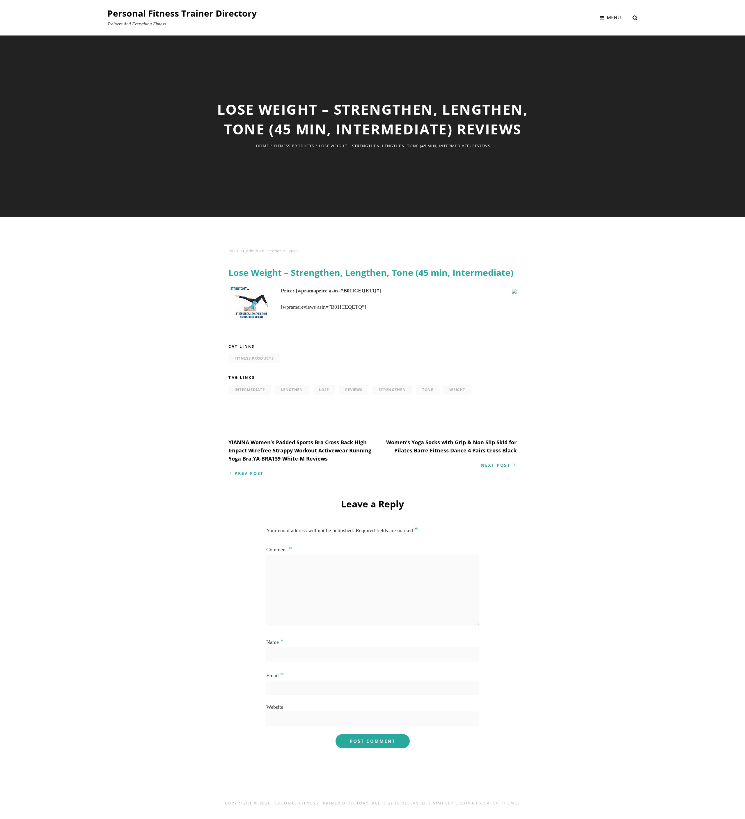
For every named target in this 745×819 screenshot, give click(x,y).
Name (275, 642)
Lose (324, 389)
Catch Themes (502, 803)
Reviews (354, 389)
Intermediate (250, 389)
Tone (427, 389)
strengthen (392, 389)
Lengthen (292, 389)
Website (274, 707)
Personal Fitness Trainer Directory (182, 13)
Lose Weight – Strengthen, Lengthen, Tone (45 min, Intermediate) (370, 272)
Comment (279, 549)
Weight (457, 389)
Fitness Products (294, 145)
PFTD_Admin (246, 250)
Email (275, 675)
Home (262, 145)
